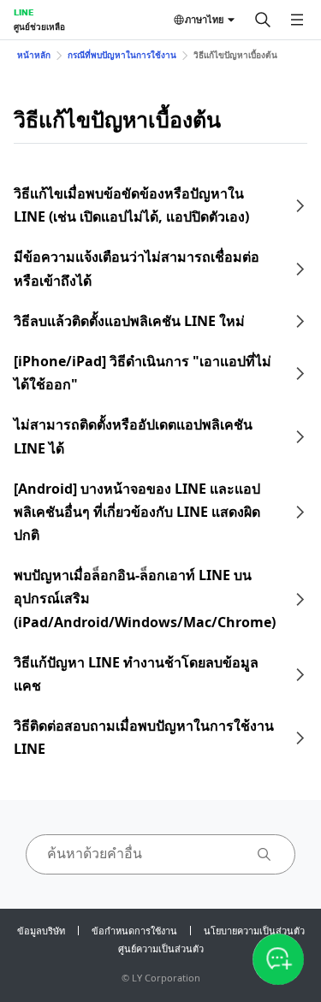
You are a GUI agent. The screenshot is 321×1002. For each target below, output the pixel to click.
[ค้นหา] (263, 20)
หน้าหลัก (34, 55)
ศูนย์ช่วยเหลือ (39, 27)
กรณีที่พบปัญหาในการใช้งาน (122, 55)
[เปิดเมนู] (297, 20)
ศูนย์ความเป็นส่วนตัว (161, 948)
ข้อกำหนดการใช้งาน (134, 930)
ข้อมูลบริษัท (41, 930)
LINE (23, 12)
